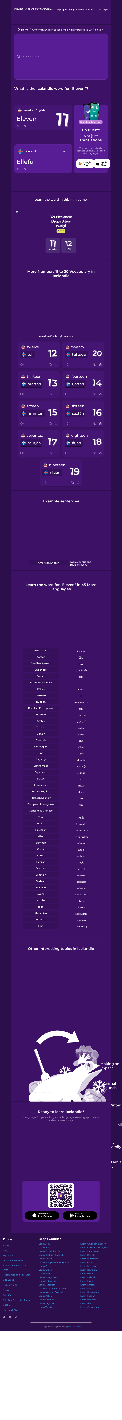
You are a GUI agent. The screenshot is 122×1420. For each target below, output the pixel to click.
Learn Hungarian (48, 1277)
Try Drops (8, 1255)
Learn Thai (86, 1303)
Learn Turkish (46, 1307)
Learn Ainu (44, 1243)
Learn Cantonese (89, 1251)
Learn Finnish (87, 1262)
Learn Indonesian (48, 1281)
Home (25, 29)
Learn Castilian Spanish (51, 1255)
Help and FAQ (10, 1310)
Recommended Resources (17, 1274)
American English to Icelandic (50, 29)
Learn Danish (87, 1255)
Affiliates (7, 1305)
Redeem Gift (10, 1285)
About (6, 1245)
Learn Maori (86, 1288)
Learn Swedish (88, 1299)
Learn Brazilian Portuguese (94, 1247)
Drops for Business (13, 1260)
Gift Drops (103, 9)
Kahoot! (80, 9)
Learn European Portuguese (54, 1262)
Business (90, 9)
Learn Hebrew (46, 1273)
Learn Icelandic (88, 1277)
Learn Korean (87, 1284)
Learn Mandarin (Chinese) (53, 1288)
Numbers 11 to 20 (81, 29)
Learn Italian (87, 1281)
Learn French (46, 1266)
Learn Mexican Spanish (51, 1292)
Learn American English (93, 1243)
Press (6, 1290)
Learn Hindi (86, 1273)
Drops (50, 9)
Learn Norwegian (89, 1292)
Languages (61, 9)
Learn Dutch (45, 1258)
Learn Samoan (46, 1299)
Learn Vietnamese (90, 1307)
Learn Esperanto (89, 1258)
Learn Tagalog (46, 1303)
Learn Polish (45, 1296)
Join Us (7, 1295)
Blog (71, 9)
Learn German (88, 1266)
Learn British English (50, 1251)
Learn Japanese (47, 1284)
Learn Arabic (45, 1247)
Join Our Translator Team (16, 1300)
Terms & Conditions (74, 1327)
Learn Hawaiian (88, 1270)
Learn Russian (87, 1296)
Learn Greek (45, 1270)
